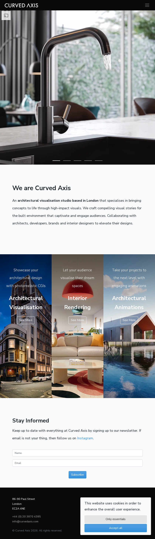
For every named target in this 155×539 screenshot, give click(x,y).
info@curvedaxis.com (25, 521)
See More (25, 320)
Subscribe (77, 475)
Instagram (85, 438)
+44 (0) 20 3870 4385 (26, 516)
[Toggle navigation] (147, 5)
